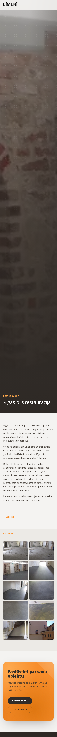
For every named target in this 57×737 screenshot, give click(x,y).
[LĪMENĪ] (11, 4)
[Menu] (51, 5)
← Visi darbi (8, 516)
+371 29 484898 (20, 709)
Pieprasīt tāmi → (20, 700)
